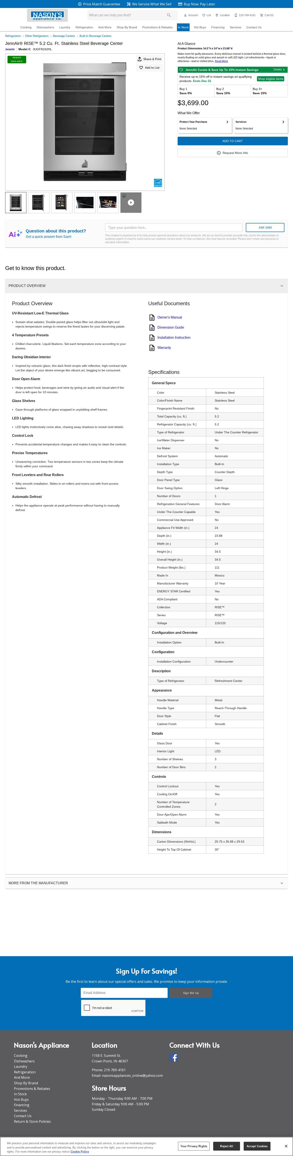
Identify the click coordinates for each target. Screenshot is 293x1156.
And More (105, 27)
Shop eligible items (270, 78)
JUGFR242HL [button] (42, 49)
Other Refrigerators (37, 36)
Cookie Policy (80, 1151)
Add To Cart (232, 141)
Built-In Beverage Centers (96, 36)
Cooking (26, 27)
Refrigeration (84, 27)
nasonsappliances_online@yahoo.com (132, 1075)
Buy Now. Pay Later (199, 4)
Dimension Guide (170, 327)
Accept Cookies (257, 1146)
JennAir (10, 49)
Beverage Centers (64, 36)
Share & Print (152, 59)
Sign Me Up (191, 993)
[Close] (286, 1146)
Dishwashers (45, 27)
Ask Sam (265, 227)
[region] (146, 1146)
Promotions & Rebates (157, 27)
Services (235, 27)
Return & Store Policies (32, 1121)
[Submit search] (169, 15)
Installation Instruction (173, 337)
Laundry (64, 27)
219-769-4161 (115, 1070)
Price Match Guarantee (101, 4)
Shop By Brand (127, 27)
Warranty (164, 347)
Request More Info (235, 153)
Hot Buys (200, 27)
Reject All (226, 1146)
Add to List (152, 67)
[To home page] (47, 15)
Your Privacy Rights (193, 1146)
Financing (218, 27)
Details (277, 69)
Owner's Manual (169, 317)
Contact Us (253, 27)
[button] (185, 15)
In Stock (183, 27)
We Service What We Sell (151, 4)
